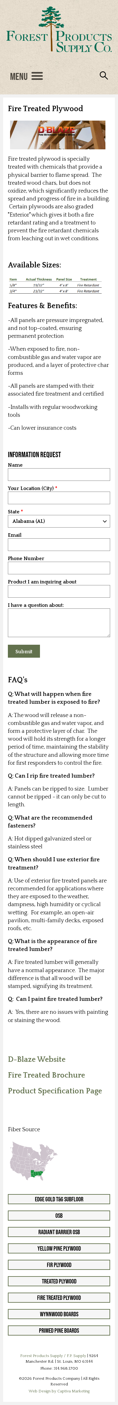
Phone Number (26, 558)
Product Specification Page (55, 1091)
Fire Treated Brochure (46, 1075)
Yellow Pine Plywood (59, 1248)
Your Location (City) (31, 488)
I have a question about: (36, 605)
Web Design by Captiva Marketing (59, 1391)
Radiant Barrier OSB (59, 1232)
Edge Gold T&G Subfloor (59, 1199)
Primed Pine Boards (59, 1330)
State (14, 512)
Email (14, 535)
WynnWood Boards (59, 1314)
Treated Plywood (59, 1281)
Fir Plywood (59, 1264)
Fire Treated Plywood (59, 1297)
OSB (59, 1215)
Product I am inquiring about (42, 582)
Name (15, 465)
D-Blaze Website (36, 1059)
